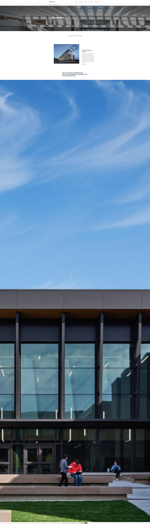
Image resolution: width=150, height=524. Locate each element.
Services (50, 4)
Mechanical (76, 35)
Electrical (71, 35)
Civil (68, 35)
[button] (100, 2)
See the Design (84, 64)
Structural (80, 35)
